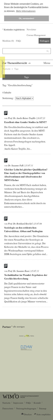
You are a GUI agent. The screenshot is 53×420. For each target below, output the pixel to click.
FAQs (18, 40)
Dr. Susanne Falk (15, 165)
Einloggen (44, 40)
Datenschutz (7, 408)
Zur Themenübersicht (14, 63)
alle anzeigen (19, 326)
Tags (16, 68)
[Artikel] (6, 113)
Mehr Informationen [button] (25, 11)
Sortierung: (8, 98)
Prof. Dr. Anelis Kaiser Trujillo (21, 118)
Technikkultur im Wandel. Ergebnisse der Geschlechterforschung (25, 276)
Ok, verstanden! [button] (26, 18)
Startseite (6, 68)
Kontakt (37, 402)
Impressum (18, 402)
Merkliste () (8, 40)
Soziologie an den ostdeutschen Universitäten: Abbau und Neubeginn (23, 229)
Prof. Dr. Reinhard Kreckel (20, 223)
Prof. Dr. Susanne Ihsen (18, 270)
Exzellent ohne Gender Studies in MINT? (25, 122)
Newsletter (31, 29)
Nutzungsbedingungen (26, 408)
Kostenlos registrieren (14, 29)
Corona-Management (36, 35)
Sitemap (42, 408)
